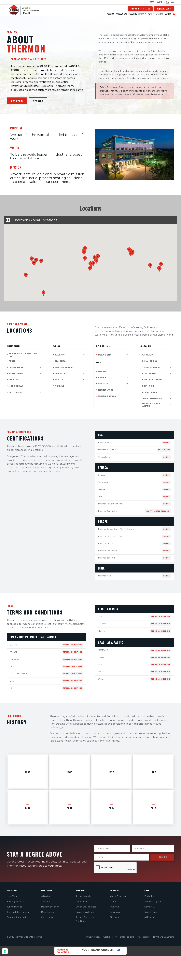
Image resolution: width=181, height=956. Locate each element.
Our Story (17, 101)
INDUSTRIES (133, 13)
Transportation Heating (18, 912)
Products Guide (83, 896)
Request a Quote (152, 901)
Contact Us (149, 906)
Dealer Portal (150, 912)
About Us (110, 13)
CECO (152, 2)
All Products (150, 917)
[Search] (174, 14)
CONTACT (168, 13)
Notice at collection (63, 951)
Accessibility (143, 937)
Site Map (114, 917)
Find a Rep (149, 896)
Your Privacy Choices (97, 949)
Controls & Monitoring (17, 917)
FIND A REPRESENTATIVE (140, 8)
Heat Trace (12, 896)
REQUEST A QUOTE (164, 8)
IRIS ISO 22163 (164, 450)
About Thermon (118, 896)
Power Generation (50, 906)
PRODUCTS (142, 13)
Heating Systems (15, 901)
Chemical (45, 901)
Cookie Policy (110, 937)
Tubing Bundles (14, 906)
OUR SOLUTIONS (121, 13)
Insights (151, 13)
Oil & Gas (45, 896)
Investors (114, 906)
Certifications (82, 901)
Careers (160, 2)
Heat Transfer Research (158, 511)
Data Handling (127, 937)
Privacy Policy (93, 937)
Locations (160, 13)
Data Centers (47, 912)
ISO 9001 (166, 443)
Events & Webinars (85, 912)
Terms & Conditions (72, 645)
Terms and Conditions (163, 937)
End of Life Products (86, 906)
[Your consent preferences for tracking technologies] (5, 951)
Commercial (47, 917)
